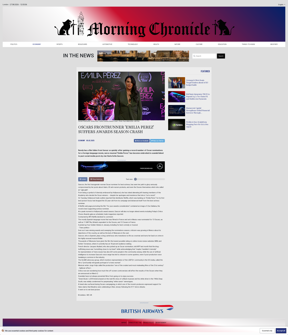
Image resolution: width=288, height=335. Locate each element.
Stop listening (97, 179)
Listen (83, 179)
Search (221, 56)
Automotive (107, 44)
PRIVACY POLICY (148, 322)
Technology (133, 44)
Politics (13, 44)
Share (142, 141)
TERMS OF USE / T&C (134, 322)
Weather (274, 44)
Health (156, 44)
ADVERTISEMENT (161, 322)
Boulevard (82, 44)
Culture (199, 44)
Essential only (267, 331)
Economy (37, 44)
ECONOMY (81, 140)
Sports (59, 44)
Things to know (248, 44)
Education (222, 44)
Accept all (281, 331)
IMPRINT (124, 322)
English (281, 5)
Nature (177, 44)
